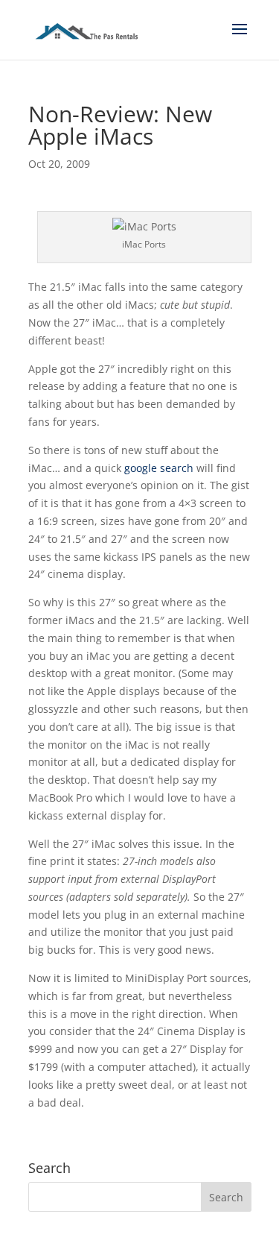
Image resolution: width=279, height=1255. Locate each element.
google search (158, 468)
